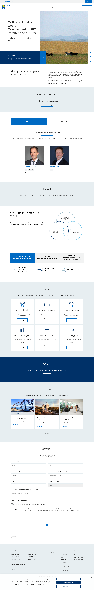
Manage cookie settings (68, 586)
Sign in (74, 554)
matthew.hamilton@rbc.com (17, 558)
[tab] (22, 258)
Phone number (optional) (58, 472)
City (12, 482)
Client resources (64, 7)
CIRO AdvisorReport (65, 562)
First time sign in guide (78, 557)
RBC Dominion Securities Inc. (8, 1)
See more (47, 433)
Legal (62, 557)
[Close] (91, 577)
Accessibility (63, 559)
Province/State (54, 482)
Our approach (52, 7)
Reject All (68, 579)
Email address (16, 472)
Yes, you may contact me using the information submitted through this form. (33, 504)
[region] (47, 527)
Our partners (65, 121)
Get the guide (22, 320)
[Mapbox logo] (14, 537)
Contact (87, 7)
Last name (52, 462)
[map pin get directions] (47, 525)
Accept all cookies (68, 582)
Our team (42, 7)
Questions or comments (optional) (24, 490)
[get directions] (47, 525)
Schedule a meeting (47, 105)
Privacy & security (65, 554)
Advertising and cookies (64, 571)
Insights (75, 7)
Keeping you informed (78, 559)
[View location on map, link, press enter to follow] (47, 527)
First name (15, 462)
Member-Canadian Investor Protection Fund (65, 566)
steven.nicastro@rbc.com (34, 558)
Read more (47, 374)
